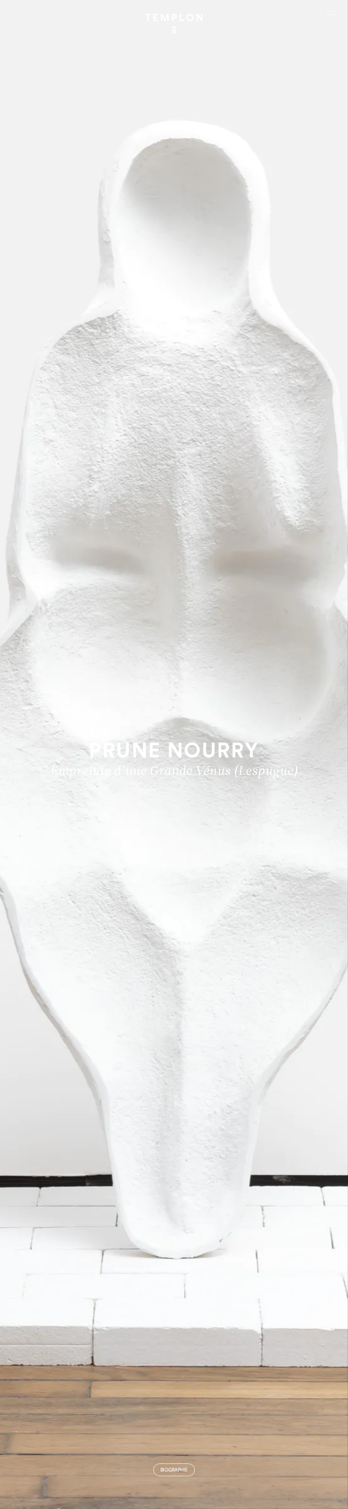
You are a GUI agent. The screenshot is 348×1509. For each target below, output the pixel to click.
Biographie (174, 1470)
